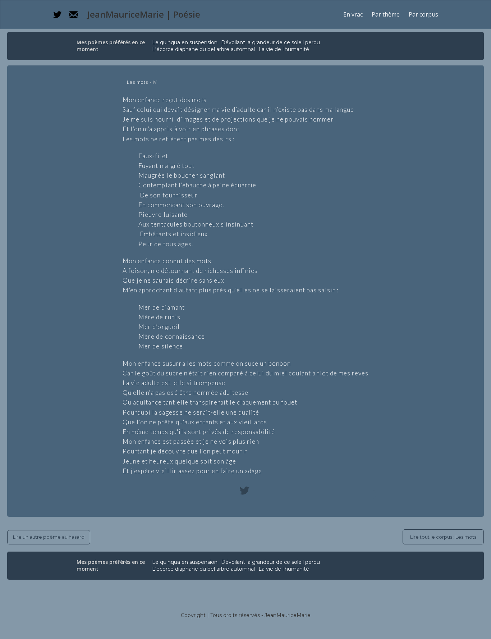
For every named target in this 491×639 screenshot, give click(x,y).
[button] (386, 14)
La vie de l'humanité (283, 49)
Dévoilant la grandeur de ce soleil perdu (270, 42)
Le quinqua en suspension (184, 42)
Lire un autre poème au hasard (48, 537)
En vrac (353, 14)
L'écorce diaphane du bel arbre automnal (203, 49)
